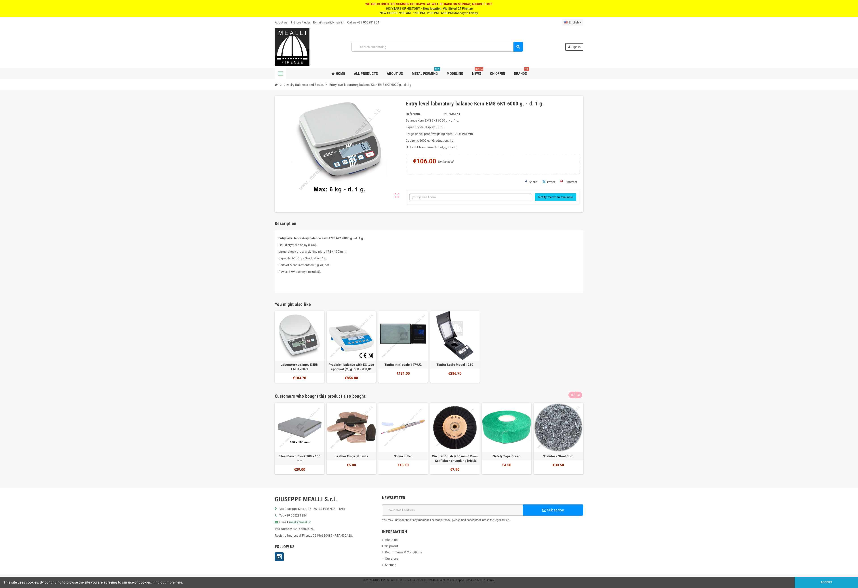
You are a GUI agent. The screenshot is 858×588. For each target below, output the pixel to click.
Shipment (391, 546)
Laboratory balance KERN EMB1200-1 (299, 367)
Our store (391, 558)
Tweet (551, 182)
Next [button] (578, 395)
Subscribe (555, 510)
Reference (413, 114)
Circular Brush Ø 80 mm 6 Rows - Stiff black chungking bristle (455, 458)
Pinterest (571, 182)
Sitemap (390, 565)
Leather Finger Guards (351, 456)
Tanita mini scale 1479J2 (403, 364)
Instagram (279, 556)
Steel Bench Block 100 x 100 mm (299, 458)
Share (533, 182)
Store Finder (300, 22)
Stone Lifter (403, 456)
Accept (826, 582)
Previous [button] (571, 395)
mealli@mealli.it (300, 522)
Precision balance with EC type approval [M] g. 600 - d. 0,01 (351, 367)
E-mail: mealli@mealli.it (329, 22)
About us (281, 22)
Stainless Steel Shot (558, 456)
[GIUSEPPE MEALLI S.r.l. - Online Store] (292, 46)
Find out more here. (168, 582)
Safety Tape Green (507, 456)
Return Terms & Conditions (403, 552)
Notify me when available (555, 197)
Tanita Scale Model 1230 (455, 364)
